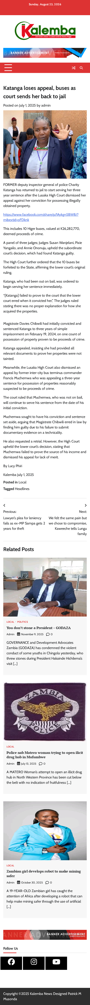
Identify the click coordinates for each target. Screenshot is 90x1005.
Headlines (22, 489)
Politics (22, 622)
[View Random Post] (73, 68)
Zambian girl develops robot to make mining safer (44, 873)
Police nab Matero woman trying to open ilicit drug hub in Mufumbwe (45, 755)
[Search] (81, 68)
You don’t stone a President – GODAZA (39, 627)
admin (46, 105)
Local (22, 482)
